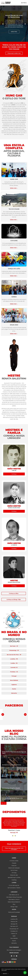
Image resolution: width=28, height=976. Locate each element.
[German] (5, 962)
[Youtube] (16, 956)
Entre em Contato (14, 35)
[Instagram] (14, 956)
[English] (3, 962)
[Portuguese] (12, 962)
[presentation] (12, 836)
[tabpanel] (14, 825)
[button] (24, 2)
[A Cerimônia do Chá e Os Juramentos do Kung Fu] (14, 773)
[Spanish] (15, 962)
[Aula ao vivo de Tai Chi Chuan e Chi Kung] (14, 796)
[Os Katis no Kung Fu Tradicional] (14, 761)
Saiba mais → (14, 188)
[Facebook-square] (11, 956)
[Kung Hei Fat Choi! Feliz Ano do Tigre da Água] (14, 749)
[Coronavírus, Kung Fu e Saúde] (14, 784)
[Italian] (8, 962)
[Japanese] (10, 962)
